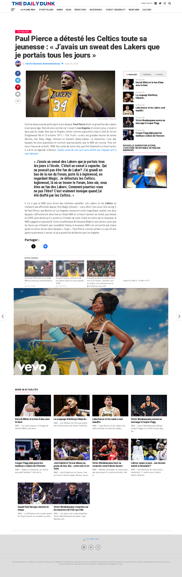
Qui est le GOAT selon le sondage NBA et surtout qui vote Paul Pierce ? (38, 281)
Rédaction (80, 9)
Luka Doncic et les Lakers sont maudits (150, 109)
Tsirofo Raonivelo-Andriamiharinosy (42, 63)
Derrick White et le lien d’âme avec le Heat (149, 83)
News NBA (134, 9)
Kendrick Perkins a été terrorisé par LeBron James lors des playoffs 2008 (70, 281)
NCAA (68, 9)
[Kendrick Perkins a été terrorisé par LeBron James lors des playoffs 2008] (70, 268)
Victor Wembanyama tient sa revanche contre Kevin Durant (107, 464)
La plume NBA (28, 9)
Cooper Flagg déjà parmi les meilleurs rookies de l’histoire (150, 134)
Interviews (96, 9)
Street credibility (116, 9)
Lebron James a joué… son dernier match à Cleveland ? (148, 464)
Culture (146, 9)
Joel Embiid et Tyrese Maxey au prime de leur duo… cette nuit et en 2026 (71, 465)
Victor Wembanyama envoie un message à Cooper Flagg (150, 121)
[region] (91, 331)
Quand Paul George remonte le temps (33, 508)
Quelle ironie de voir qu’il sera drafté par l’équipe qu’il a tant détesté (70, 151)
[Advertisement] (145, 213)
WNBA (60, 9)
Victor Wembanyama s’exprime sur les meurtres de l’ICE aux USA (71, 508)
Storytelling (46, 9)
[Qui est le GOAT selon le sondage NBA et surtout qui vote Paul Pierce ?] (39, 268)
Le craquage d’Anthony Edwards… (146, 96)
